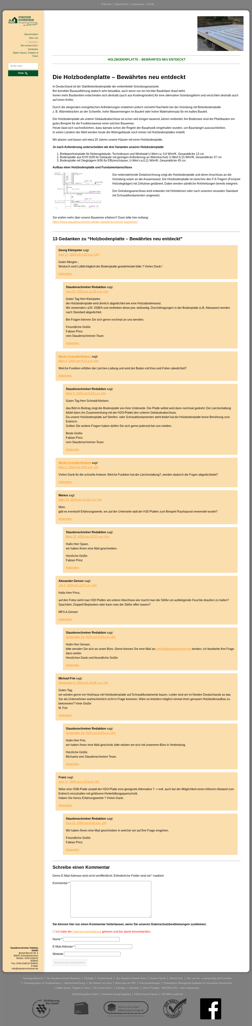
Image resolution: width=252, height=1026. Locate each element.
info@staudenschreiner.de (174, 648)
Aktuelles (33, 42)
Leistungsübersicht (33, 978)
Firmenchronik (105, 978)
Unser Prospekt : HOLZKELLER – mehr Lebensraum (171, 988)
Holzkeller (33, 49)
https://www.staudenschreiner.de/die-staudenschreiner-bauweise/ (95, 222)
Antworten (65, 273)
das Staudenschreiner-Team (131, 978)
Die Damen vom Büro (100, 983)
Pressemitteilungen (149, 983)
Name (57, 939)
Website (58, 953)
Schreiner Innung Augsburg (116, 994)
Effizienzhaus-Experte (146, 994)
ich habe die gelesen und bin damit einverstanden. (103, 931)
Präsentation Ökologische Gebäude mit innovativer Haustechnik (198, 983)
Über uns (33, 38)
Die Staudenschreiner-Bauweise (64, 978)
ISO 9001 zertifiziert (172, 994)
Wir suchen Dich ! (29, 45)
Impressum (138, 4)
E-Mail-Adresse (64, 946)
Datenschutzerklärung (87, 931)
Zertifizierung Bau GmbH (85, 994)
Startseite (106, 4)
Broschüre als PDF (125, 983)
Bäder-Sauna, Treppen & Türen (25, 54)
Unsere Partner (158, 978)
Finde (21, 73)
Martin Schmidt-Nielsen (74, 356)
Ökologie (89, 978)
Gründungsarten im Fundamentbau (42, 983)
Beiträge (120, 988)
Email (151, 4)
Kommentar (61, 883)
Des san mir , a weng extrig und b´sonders (209, 978)
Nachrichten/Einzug (74, 983)
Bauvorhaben (31, 34)
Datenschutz (122, 4)
